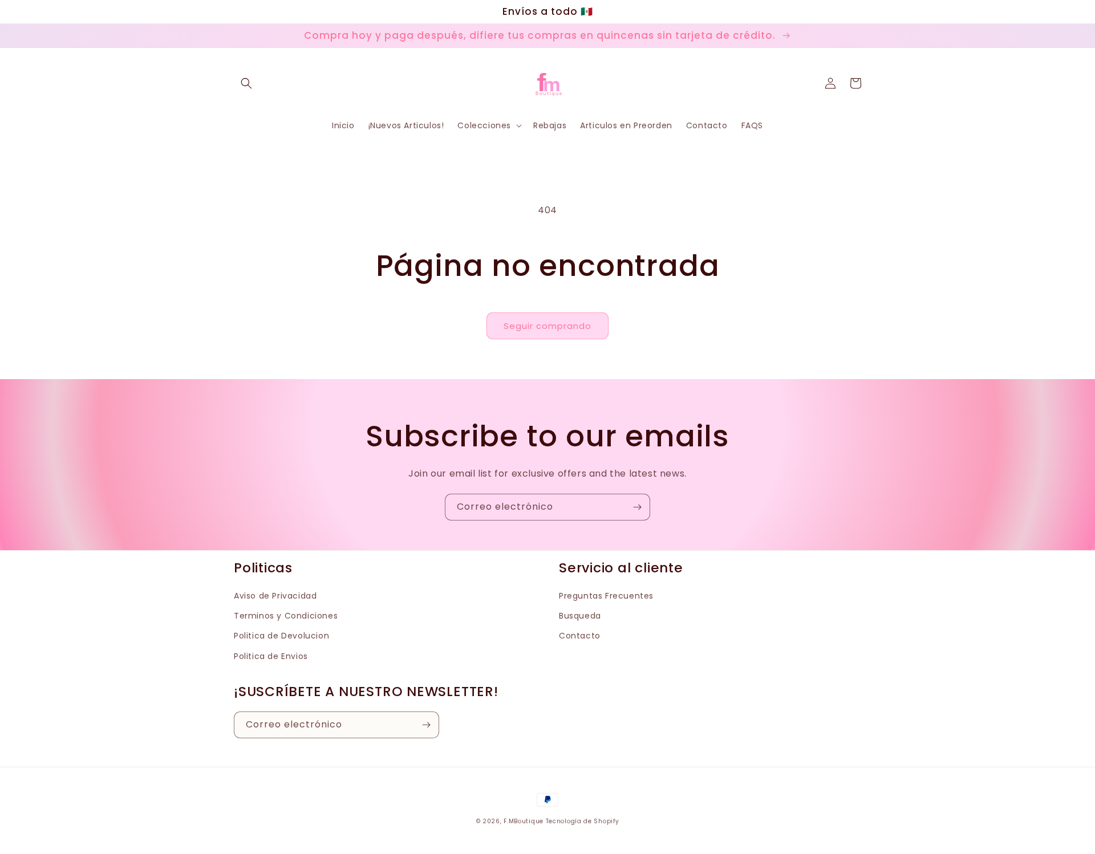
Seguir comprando (547, 326)
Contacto (580, 635)
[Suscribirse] (637, 507)
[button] (246, 83)
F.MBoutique (524, 821)
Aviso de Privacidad (275, 595)
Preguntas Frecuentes (606, 595)
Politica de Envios (271, 656)
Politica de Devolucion (281, 635)
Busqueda (580, 615)
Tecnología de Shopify (582, 821)
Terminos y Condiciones (286, 615)
